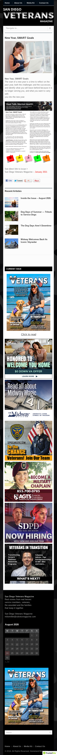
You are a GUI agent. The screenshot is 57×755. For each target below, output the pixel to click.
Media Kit (31, 3)
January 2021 (41, 172)
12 (17, 644)
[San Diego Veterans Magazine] (28, 15)
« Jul (7, 661)
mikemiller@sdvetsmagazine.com (20, 616)
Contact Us (43, 3)
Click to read (28, 334)
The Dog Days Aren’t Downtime (36, 225)
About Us (18, 3)
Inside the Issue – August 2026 (36, 198)
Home (7, 3)
